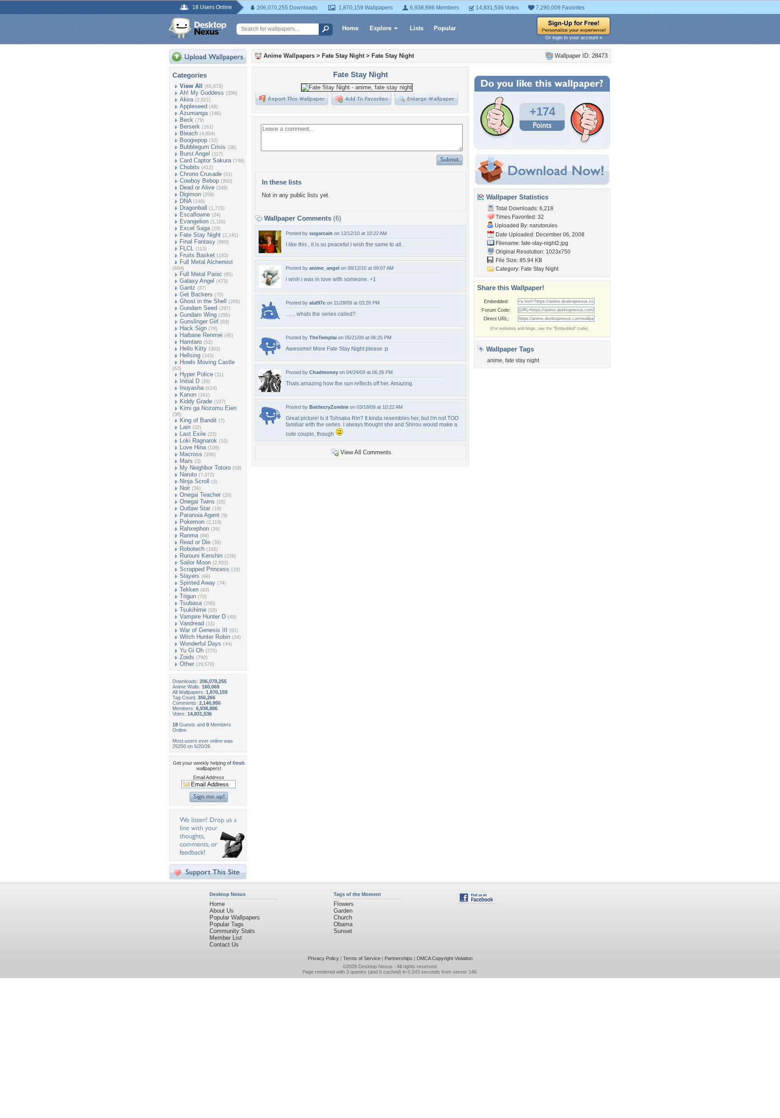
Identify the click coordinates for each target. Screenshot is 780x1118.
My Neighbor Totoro (205, 467)
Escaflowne (195, 214)
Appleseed (193, 106)
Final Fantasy (197, 241)
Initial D (190, 381)
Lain (185, 427)
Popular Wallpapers (234, 917)
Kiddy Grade (196, 401)
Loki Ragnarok (198, 440)
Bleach (189, 133)
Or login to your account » (573, 37)
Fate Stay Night (200, 234)
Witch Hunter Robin (205, 636)
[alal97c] (270, 320)
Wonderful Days (200, 643)
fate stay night (522, 360)
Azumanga (194, 113)
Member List (225, 937)
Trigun (188, 596)
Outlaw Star (195, 508)
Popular (445, 28)
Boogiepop (193, 140)
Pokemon (192, 521)
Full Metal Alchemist (206, 262)
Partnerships (399, 958)
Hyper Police (196, 374)
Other (187, 664)
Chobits (190, 167)
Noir (185, 488)
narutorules (543, 225)
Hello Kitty (193, 348)
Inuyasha (192, 387)
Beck (186, 119)
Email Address (208, 777)
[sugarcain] (270, 251)
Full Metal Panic (201, 274)
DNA (185, 201)
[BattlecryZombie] (270, 424)
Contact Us (224, 944)
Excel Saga (195, 228)
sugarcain (321, 233)
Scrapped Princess (204, 569)
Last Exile (193, 433)
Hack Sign (193, 328)
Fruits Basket (197, 255)
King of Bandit (198, 420)
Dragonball (193, 207)
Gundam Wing (198, 314)
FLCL (187, 248)
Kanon (188, 394)
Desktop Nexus (375, 966)
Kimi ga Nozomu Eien (208, 408)
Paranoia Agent (199, 515)
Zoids (187, 657)
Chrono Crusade (201, 174)
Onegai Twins (197, 501)
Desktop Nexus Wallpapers (198, 28)
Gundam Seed (198, 308)
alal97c (317, 302)
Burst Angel (195, 153)
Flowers (344, 904)
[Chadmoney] (270, 390)
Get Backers (196, 294)
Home (350, 28)
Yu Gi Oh (192, 650)
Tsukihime (193, 609)
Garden (343, 910)
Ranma (189, 535)
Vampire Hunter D (203, 616)
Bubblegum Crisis (203, 146)
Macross (191, 454)
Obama (343, 924)
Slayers (190, 576)
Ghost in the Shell (203, 301)
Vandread (192, 623)
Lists (416, 28)
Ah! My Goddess (202, 92)
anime (494, 360)
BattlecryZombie (328, 407)
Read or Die (195, 542)
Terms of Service (362, 958)
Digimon (190, 194)
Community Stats (232, 931)
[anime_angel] (270, 285)
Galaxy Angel (197, 280)
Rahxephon (194, 528)
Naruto (188, 474)
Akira (186, 99)
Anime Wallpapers (289, 55)
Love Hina (193, 447)
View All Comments (365, 452)
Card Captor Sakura (205, 160)
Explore (380, 28)
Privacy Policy (323, 958)
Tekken (189, 589)
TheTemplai (323, 337)
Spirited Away (197, 582)
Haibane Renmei (201, 335)
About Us (221, 910)
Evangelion (194, 221)
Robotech (192, 548)
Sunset (343, 931)
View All (191, 86)
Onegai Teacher (200, 494)
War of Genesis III (204, 630)
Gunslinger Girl (199, 321)
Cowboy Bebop (199, 180)
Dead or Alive (197, 187)
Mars (186, 460)
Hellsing (190, 355)
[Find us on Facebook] (476, 901)
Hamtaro (191, 341)
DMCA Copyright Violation (445, 958)
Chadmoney (323, 372)
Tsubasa (191, 603)
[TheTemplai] (270, 355)
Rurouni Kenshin (201, 555)
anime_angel (324, 268)
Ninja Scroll (194, 481)
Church (343, 917)
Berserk (190, 126)
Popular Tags (226, 924)
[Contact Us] (210, 855)
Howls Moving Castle (207, 362)
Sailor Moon (195, 562)
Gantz (187, 287)
